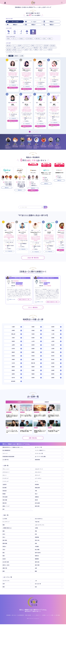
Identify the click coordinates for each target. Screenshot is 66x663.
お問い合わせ (14, 615)
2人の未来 (9, 72)
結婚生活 (37, 555)
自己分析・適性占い (29, 38)
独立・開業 (37, 549)
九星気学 (26, 49)
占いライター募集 (50, 615)
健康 (4, 531)
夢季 (54, 104)
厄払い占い (15, 38)
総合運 (4, 559)
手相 (41, 49)
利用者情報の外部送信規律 (8, 456)
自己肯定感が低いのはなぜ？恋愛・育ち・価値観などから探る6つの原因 (53, 416)
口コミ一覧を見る (33, 307)
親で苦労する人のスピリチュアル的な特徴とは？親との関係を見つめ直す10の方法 (12, 416)
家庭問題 (41, 111)
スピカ (6, 172)
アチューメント (17, 51)
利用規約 (44, 615)
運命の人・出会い (6, 565)
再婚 (36, 531)
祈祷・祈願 (8, 49)
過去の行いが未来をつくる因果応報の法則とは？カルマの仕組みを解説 (40, 416)
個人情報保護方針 (6, 450)
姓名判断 (14, 49)
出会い (13, 73)
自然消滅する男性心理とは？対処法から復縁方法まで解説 (26, 431)
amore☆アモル (9, 232)
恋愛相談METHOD (59, 172)
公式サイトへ (33, 190)
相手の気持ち (38, 552)
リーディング (28, 47)
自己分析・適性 (6, 562)
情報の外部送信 (28, 615)
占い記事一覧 (5, 459)
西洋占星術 (46, 45)
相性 (15, 75)
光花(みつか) (12, 70)
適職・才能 (5, 568)
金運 (36, 568)
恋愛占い (10, 75)
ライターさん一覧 (39, 453)
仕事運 (25, 76)
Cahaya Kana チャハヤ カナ (35, 233)
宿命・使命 (29, 111)
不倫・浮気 (10, 73)
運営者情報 (37, 459)
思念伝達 (45, 47)
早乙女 (26, 104)
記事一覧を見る (33, 438)
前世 (26, 111)
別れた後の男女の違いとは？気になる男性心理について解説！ (53, 431)
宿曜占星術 (36, 47)
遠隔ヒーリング (17, 47)
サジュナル (33, 172)
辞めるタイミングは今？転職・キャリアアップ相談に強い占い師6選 (25, 416)
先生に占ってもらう (12, 87)
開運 (4, 571)
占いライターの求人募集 (40, 456)
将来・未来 (59, 237)
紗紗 (12, 104)
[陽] (36, 139)
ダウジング (20, 49)
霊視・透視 (8, 45)
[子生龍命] (29, 139)
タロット (14, 45)
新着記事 (47, 402)
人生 (49, 412)
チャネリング (9, 47)
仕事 (4, 583)
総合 (36, 587)
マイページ (5, 453)
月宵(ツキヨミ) (26, 70)
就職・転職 (12, 237)
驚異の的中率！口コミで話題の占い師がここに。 (13, 447)
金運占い (44, 38)
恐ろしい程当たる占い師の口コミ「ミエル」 (33, 610)
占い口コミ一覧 (38, 447)
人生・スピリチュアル (26, 108)
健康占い (9, 38)
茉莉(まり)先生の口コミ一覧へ (24, 299)
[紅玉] (43, 139)
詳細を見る (7, 187)
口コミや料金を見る (12, 85)
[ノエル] (8, 139)
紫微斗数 (50, 49)
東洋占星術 (52, 45)
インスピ (20, 172)
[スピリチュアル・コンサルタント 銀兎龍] (57, 139)
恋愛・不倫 (21, 427)
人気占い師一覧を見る (33, 258)
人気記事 (19, 402)
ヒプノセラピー (10, 51)
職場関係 (37, 559)
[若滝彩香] (22, 139)
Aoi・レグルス (22, 232)
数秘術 (33, 45)
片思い (13, 75)
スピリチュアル (9, 412)
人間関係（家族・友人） (27, 75)
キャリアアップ (24, 73)
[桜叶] (50, 139)
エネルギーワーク (52, 47)
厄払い (4, 537)
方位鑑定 (37, 546)
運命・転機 (37, 565)
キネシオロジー (39, 45)
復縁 (16, 73)
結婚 (4, 555)
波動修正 (36, 49)
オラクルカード (26, 45)
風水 (41, 47)
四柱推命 (19, 45)
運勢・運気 (37, 562)
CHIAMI (49, 232)
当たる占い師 (22, 412)
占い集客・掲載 (57, 615)
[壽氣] (15, 139)
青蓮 (40, 104)
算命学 (23, 47)
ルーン (45, 49)
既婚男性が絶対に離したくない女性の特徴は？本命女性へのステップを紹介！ (40, 431)
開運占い (50, 38)
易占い (31, 49)
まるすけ (40, 70)
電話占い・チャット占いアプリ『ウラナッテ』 (46, 173)
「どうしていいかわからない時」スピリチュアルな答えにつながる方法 (12, 431)
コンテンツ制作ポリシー (40, 450)
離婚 (36, 571)
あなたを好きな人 (14, 72)
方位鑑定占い (21, 38)
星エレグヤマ (54, 70)
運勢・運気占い (38, 38)
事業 (23, 75)
